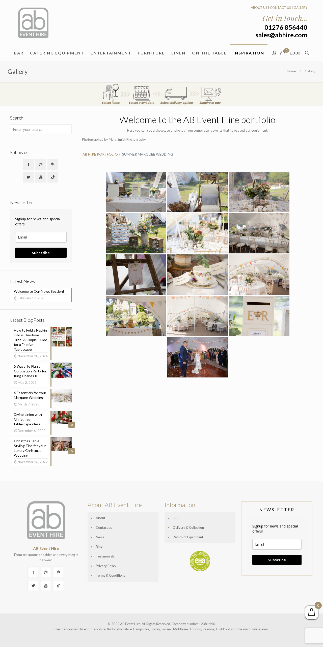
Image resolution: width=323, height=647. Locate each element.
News (100, 537)
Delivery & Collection (188, 527)
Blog (99, 547)
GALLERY (300, 8)
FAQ (176, 518)
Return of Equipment (188, 537)
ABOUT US (259, 8)
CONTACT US (280, 8)
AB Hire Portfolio (100, 154)
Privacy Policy (106, 566)
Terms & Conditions (110, 575)
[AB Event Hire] (33, 22)
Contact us (104, 527)
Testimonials (105, 556)
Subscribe (41, 252)
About (100, 518)
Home (291, 71)
